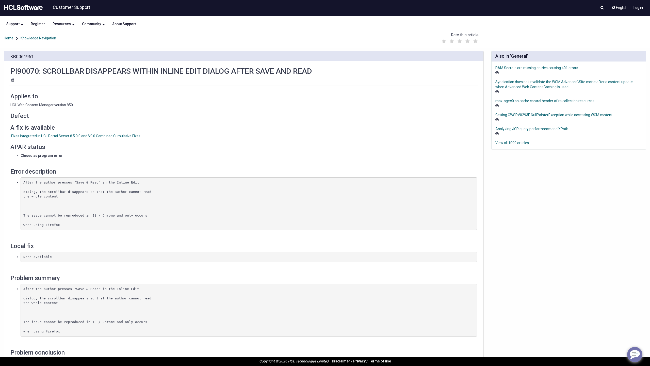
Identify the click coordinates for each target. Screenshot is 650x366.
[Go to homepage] (22, 7)
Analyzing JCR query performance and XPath (531, 129)
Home (8, 38)
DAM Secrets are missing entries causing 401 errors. (537, 68)
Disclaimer (341, 361)
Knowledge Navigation (38, 38)
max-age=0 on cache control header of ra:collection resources (544, 101)
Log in (638, 8)
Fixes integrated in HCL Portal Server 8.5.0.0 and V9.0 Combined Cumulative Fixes (75, 136)
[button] (602, 8)
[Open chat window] (634, 354)
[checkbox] (444, 41)
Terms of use (380, 361)
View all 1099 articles (512, 143)
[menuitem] (619, 6)
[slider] (460, 40)
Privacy (359, 361)
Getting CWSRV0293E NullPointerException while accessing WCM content (553, 115)
